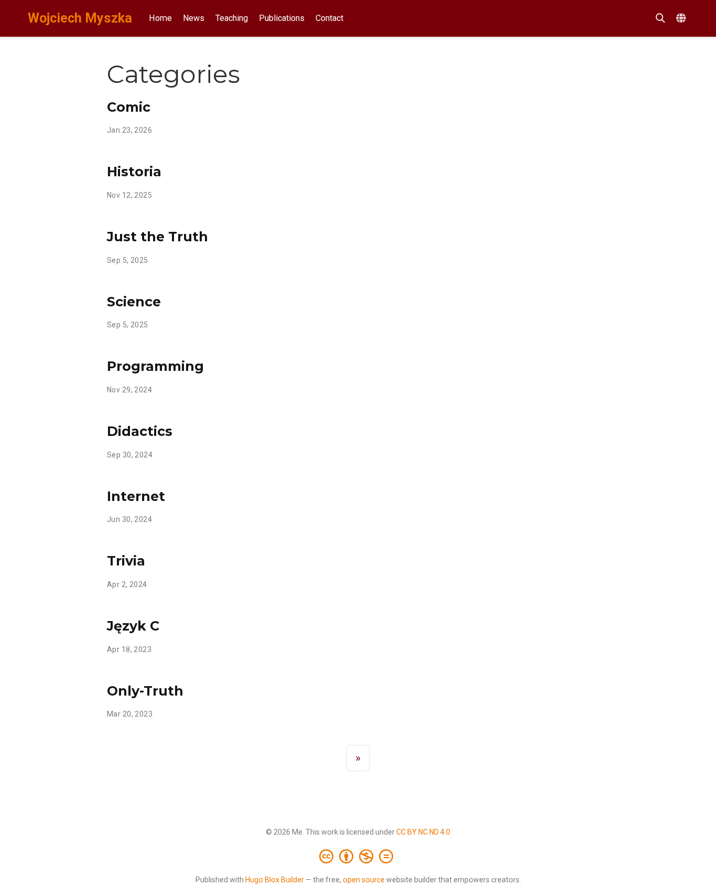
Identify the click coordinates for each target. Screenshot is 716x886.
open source (364, 880)
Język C (133, 626)
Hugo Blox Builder (274, 880)
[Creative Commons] (358, 856)
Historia (134, 171)
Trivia (126, 561)
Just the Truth (157, 236)
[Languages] (682, 19)
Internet (136, 496)
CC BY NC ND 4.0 (423, 832)
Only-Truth (145, 691)
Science (134, 301)
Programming (155, 366)
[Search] (660, 19)
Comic (128, 107)
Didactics (139, 431)
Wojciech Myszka (80, 18)
